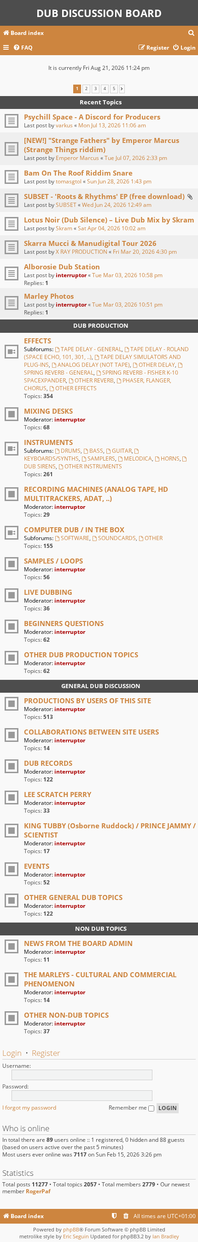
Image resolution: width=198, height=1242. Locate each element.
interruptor (71, 275)
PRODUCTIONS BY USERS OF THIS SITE (87, 700)
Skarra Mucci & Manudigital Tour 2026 (90, 243)
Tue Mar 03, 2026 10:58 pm (127, 275)
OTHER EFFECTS (76, 388)
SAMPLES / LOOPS (53, 560)
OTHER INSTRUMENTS (93, 466)
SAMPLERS (101, 458)
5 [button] (114, 88)
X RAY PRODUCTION (81, 252)
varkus (64, 125)
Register (46, 1053)
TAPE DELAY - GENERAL (91, 349)
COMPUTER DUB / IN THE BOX (74, 529)
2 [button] (86, 88)
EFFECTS (37, 340)
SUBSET (66, 205)
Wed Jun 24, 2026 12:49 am (116, 205)
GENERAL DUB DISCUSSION (100, 686)
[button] (121, 89)
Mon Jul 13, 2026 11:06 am (112, 125)
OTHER (154, 538)
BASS (96, 451)
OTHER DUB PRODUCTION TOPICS (81, 654)
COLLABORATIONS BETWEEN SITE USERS (91, 731)
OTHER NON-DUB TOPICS (66, 1015)
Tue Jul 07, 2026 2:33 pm (136, 158)
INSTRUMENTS (48, 442)
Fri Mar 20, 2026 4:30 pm (145, 252)
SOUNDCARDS (117, 538)
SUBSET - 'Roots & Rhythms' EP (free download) (104, 196)
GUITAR (122, 451)
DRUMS (71, 451)
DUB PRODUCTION (100, 325)
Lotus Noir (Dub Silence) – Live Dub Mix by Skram (109, 219)
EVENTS (36, 866)
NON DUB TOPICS (101, 928)
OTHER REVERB (94, 380)
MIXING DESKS (48, 411)
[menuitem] (191, 33)
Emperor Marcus (77, 158)
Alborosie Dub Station (62, 266)
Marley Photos (49, 296)
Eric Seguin (76, 1236)
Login (12, 1053)
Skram (64, 228)
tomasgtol (69, 181)
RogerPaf (38, 1191)
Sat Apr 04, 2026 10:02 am (112, 228)
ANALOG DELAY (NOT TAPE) (94, 365)
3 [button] (95, 88)
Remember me (128, 1107)
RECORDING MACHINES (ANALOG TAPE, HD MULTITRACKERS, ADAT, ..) (96, 493)
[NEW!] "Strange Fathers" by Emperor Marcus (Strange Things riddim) (101, 145)
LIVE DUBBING (48, 592)
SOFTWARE (75, 538)
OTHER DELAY (157, 365)
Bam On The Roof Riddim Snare (78, 172)
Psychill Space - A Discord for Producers (92, 116)
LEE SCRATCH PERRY (57, 794)
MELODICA (138, 458)
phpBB (71, 1229)
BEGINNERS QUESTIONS (64, 623)
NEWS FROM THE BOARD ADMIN (78, 943)
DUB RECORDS (48, 763)
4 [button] (105, 88)
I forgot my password (29, 1107)
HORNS (170, 458)
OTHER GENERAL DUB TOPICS (73, 897)
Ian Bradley (165, 1236)
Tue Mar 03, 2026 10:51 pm (127, 304)
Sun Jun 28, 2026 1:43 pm (119, 181)
